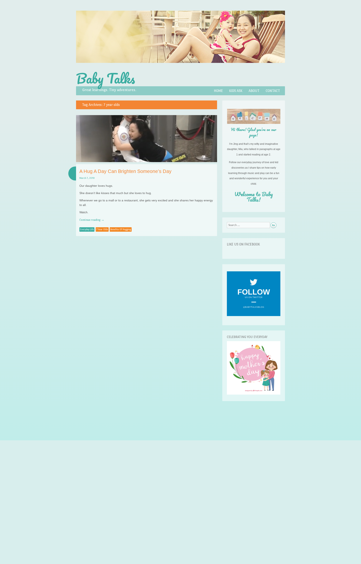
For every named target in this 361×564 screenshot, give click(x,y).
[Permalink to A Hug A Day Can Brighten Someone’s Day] (146, 161)
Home (218, 91)
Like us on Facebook (243, 244)
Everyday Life (87, 229)
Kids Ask (235, 91)
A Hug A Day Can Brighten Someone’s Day (125, 171)
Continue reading (91, 219)
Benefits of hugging (120, 229)
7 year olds (102, 229)
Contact (273, 91)
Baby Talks (105, 78)
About (254, 91)
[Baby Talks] (180, 68)
